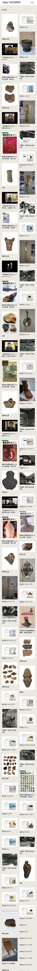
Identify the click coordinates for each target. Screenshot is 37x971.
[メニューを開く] (32, 3)
